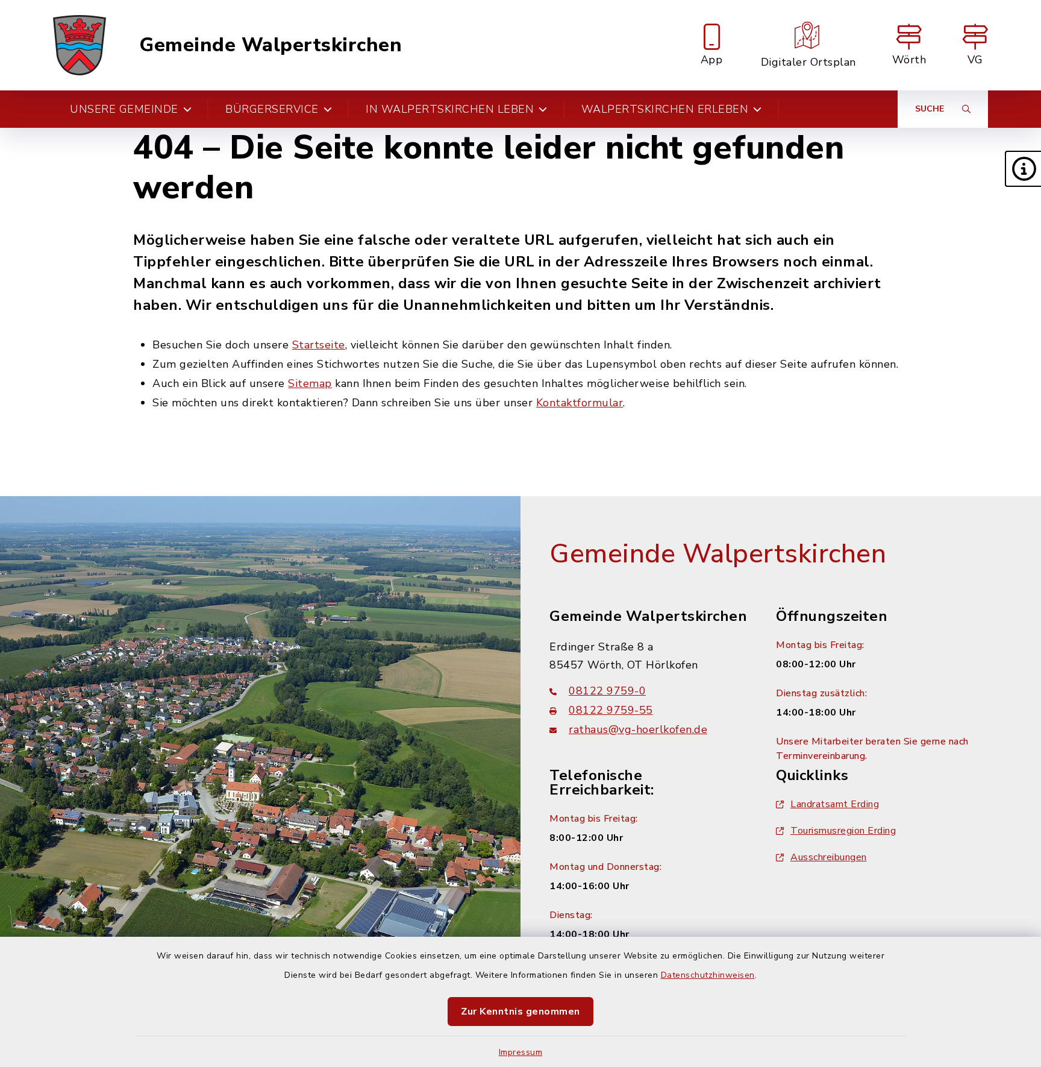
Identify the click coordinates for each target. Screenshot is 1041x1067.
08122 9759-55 (611, 710)
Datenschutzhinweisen (708, 975)
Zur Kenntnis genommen (520, 1011)
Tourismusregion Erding (843, 830)
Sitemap (310, 383)
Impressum (521, 1052)
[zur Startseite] (79, 45)
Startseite (318, 345)
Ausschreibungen (828, 857)
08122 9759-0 (607, 691)
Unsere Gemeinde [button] (124, 109)
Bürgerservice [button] (272, 109)
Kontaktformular (580, 402)
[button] (1023, 169)
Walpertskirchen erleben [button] (665, 109)
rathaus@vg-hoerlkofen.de (638, 729)
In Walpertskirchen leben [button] (450, 109)
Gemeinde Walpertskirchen (270, 45)
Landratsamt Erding (834, 804)
